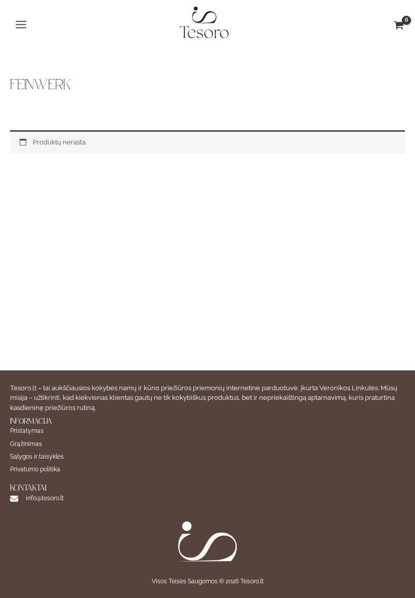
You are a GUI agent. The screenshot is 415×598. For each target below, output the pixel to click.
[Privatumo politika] (35, 469)
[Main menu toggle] (21, 24)
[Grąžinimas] (26, 444)
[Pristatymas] (27, 431)
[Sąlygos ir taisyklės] (37, 457)
